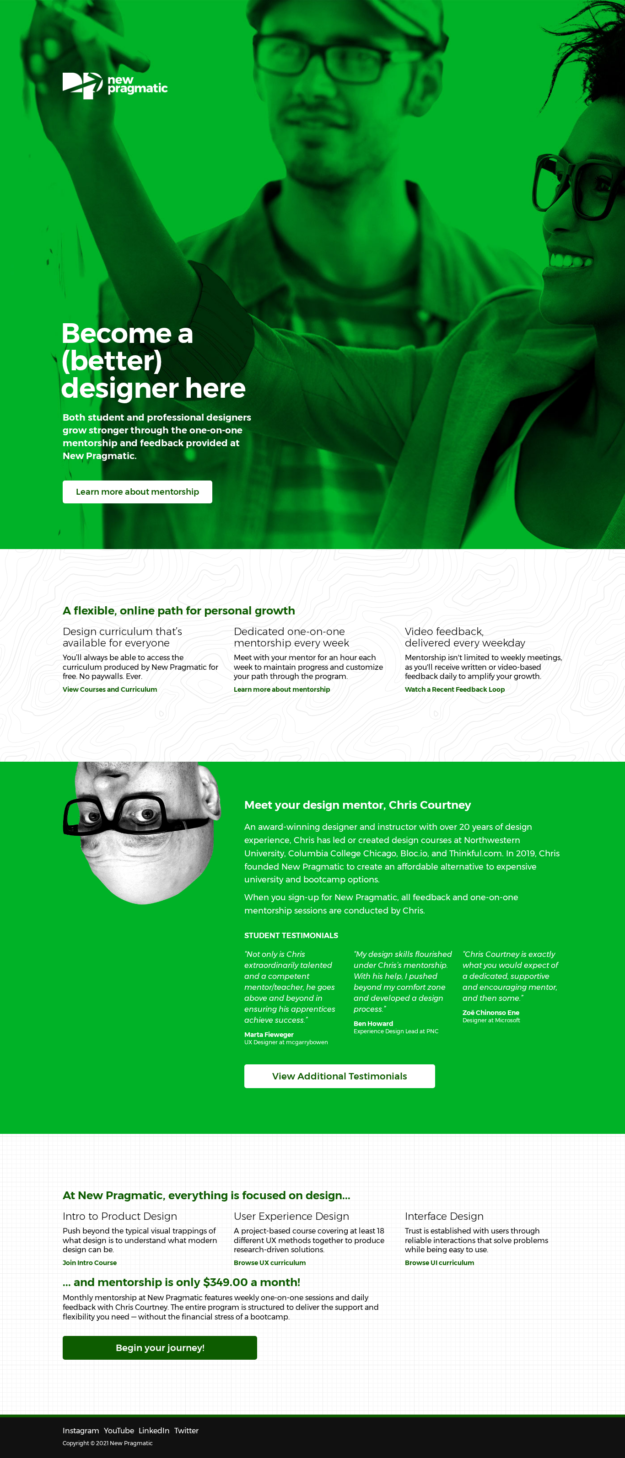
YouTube (119, 1430)
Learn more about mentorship (137, 492)
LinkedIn (154, 1430)
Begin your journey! (160, 1347)
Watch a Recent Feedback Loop (455, 689)
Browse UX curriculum (270, 1263)
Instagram (81, 1430)
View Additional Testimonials (339, 1076)
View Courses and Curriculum (110, 689)
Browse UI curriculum (439, 1263)
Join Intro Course (90, 1263)
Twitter (186, 1430)
